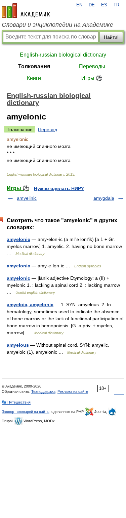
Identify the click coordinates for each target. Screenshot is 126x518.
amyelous (18, 345)
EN (79, 5)
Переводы (92, 66)
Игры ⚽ (91, 78)
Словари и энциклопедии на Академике (57, 24)
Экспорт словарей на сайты (25, 412)
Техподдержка (43, 392)
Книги (34, 78)
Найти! (111, 37)
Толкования (34, 66)
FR (116, 5)
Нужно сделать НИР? (59, 188)
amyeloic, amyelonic (30, 304)
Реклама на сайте (72, 392)
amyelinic (27, 198)
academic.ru (26, 10)
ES (104, 5)
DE (92, 5)
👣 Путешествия (16, 402)
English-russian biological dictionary (63, 55)
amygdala (103, 198)
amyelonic (18, 239)
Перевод (47, 129)
